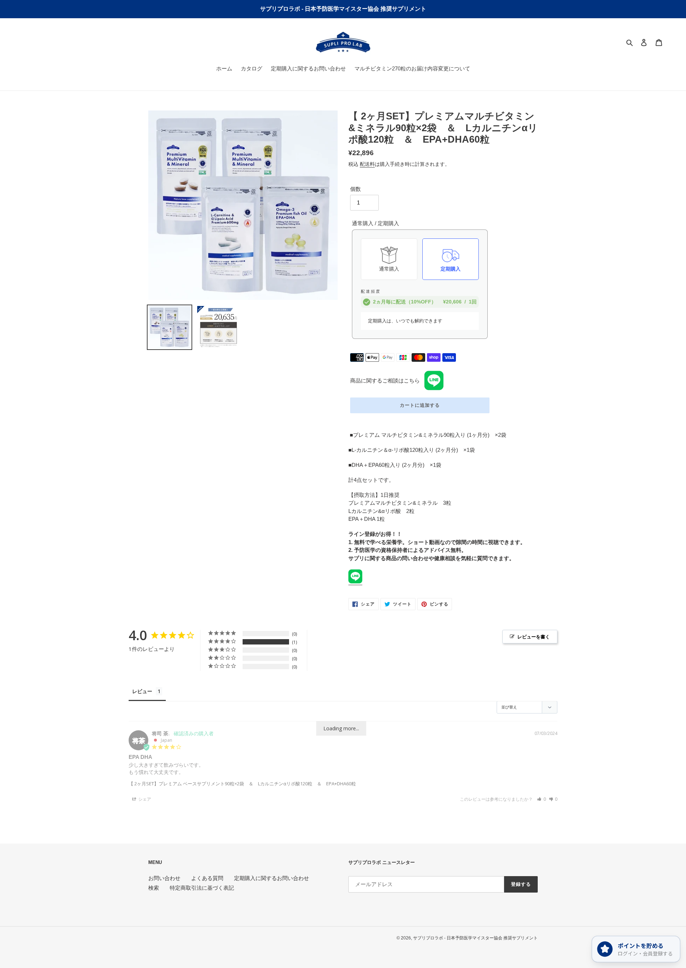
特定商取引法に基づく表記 (202, 888)
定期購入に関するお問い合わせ (271, 878)
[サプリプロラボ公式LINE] (355, 581)
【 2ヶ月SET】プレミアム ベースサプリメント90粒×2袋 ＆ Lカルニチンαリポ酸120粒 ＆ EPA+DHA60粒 (242, 783)
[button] (541, 799)
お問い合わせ (164, 878)
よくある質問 (207, 878)
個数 (355, 189)
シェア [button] (144, 799)
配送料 (367, 164)
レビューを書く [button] (533, 636)
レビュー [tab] (142, 691)
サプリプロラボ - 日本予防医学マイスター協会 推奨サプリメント (475, 937)
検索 (153, 888)
